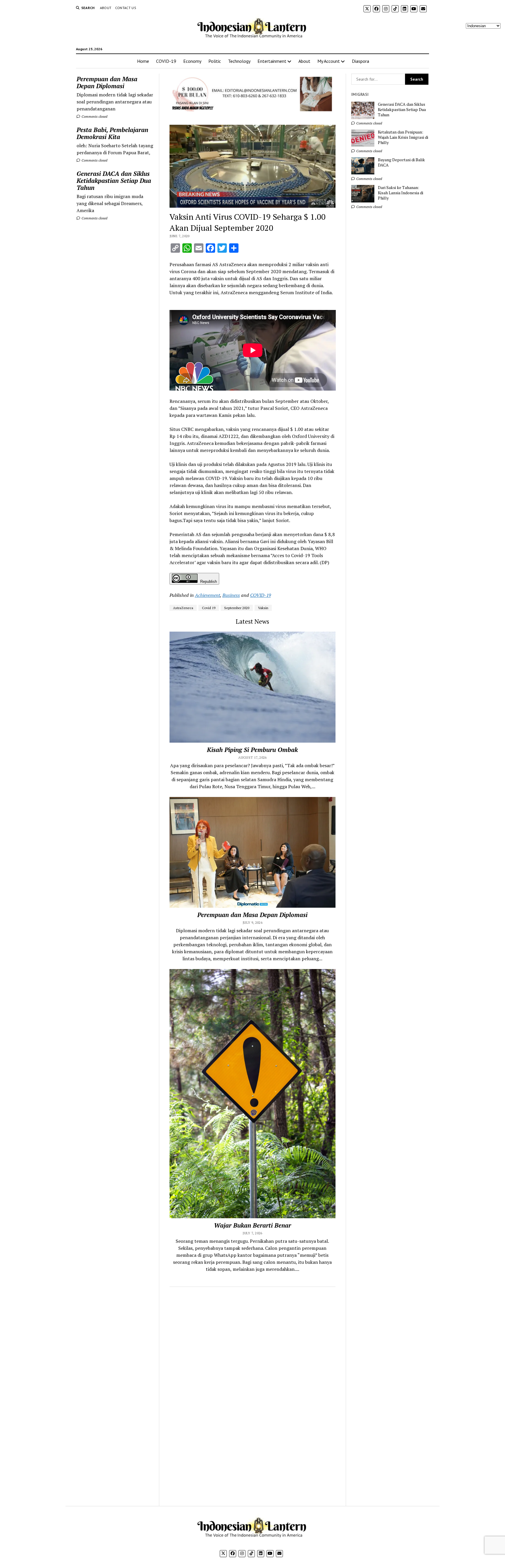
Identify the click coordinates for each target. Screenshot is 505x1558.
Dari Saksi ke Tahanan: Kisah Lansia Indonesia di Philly (400, 193)
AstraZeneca (183, 608)
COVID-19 (166, 61)
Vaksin (263, 608)
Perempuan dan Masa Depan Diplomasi (107, 82)
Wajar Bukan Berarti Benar (252, 1225)
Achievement (207, 595)
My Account (328, 61)
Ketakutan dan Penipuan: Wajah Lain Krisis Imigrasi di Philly (403, 137)
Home (143, 61)
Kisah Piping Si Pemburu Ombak (252, 749)
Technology (239, 61)
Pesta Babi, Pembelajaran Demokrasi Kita (112, 133)
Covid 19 (208, 608)
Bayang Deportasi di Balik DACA (401, 162)
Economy (192, 61)
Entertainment (271, 61)
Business (231, 595)
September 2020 (236, 608)
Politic (214, 61)
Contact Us (125, 8)
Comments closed (94, 116)
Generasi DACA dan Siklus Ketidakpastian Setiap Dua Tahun (114, 180)
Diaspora (360, 61)
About (106, 8)
